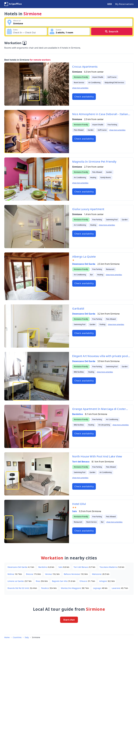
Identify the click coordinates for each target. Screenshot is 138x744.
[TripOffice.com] (13, 4)
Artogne (103, 581)
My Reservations (124, 4)
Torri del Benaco (80, 461)
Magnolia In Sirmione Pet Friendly (94, 161)
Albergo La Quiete (84, 256)
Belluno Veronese (72, 574)
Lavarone (116, 588)
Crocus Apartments (85, 66)
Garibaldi (78, 308)
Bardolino (77, 414)
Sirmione (36, 637)
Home (7, 637)
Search (113, 31)
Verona (48, 574)
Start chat (69, 619)
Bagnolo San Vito (59, 581)
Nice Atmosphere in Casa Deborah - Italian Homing (101, 114)
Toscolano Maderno (108, 567)
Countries (17, 637)
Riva (38, 581)
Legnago (97, 588)
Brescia (29, 574)
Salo (74, 511)
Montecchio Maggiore (71, 588)
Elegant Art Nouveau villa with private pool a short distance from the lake (101, 356)
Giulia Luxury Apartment (88, 209)
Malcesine (96, 574)
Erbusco (83, 581)
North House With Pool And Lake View (97, 456)
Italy (27, 637)
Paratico (45, 588)
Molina (11, 574)
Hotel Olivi (79, 504)
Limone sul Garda (15, 581)
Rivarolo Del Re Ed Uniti (18, 588)
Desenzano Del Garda (83, 263)
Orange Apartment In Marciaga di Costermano (101, 409)
